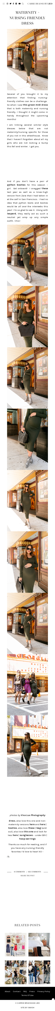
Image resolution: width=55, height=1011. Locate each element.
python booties (16, 184)
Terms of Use (27, 995)
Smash (31, 1008)
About (7, 991)
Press (32, 991)
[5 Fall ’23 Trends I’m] (39, 983)
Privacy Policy (43, 991)
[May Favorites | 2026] (16, 956)
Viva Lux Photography (33, 815)
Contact (17, 991)
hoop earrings (27, 838)
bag (38, 828)
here (32, 824)
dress (12, 820)
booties (12, 828)
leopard (11, 213)
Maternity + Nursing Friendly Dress (27, 18)
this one (28, 831)
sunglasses (26, 835)
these (45, 188)
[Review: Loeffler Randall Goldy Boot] (39, 956)
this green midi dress (35, 104)
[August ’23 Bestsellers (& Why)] (16, 983)
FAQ (25, 991)
